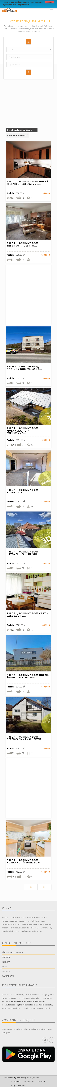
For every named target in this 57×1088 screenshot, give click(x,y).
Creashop (41, 1081)
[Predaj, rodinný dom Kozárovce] (28, 468)
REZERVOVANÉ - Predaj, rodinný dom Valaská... (24, 368)
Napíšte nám (8, 976)
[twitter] (45, 1040)
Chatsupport (15, 1081)
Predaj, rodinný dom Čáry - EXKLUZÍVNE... (27, 614)
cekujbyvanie (15, 1077)
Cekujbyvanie (28, 1081)
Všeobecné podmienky (12, 952)
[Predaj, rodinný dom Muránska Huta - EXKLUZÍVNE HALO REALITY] (28, 406)
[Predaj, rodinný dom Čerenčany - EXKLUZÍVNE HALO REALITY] (28, 715)
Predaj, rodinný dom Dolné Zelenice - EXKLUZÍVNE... (27, 182)
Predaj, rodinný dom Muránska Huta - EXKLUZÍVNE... (22, 431)
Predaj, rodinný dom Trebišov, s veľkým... (22, 244)
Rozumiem (49, 2)
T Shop (12, 1085)
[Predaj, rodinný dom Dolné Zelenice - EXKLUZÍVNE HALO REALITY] (28, 159)
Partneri (6, 957)
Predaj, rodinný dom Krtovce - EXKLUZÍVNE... (24, 553)
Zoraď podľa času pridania (20, 130)
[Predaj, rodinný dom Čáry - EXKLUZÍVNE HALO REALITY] (28, 591)
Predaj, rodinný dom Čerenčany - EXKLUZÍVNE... (25, 738)
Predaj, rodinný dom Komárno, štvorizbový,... (26, 861)
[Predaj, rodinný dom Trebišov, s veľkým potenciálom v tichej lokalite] (28, 221)
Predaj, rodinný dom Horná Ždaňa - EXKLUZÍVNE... (28, 676)
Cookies (6, 971)
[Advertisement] (28, 92)
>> (44, 887)
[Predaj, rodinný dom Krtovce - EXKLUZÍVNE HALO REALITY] (28, 529)
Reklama (6, 962)
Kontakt (21, 1085)
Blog (4, 966)
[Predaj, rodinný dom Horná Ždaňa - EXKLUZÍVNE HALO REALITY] (28, 653)
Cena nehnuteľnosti (17, 135)
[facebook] (51, 1040)
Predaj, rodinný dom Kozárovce (22, 491)
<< (31, 887)
